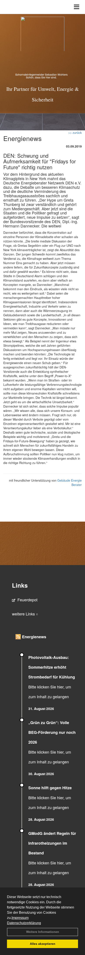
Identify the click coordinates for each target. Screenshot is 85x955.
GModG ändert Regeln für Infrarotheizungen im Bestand (52, 843)
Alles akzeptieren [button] (42, 943)
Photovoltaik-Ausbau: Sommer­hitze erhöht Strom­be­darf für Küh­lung (51, 667)
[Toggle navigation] (76, 7)
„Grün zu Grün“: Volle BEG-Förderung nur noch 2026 (52, 732)
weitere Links (24, 614)
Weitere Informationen (42, 931)
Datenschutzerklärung (24, 923)
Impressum (20, 918)
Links (20, 585)
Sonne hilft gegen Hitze (50, 788)
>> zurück (75, 132)
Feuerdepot (27, 599)
